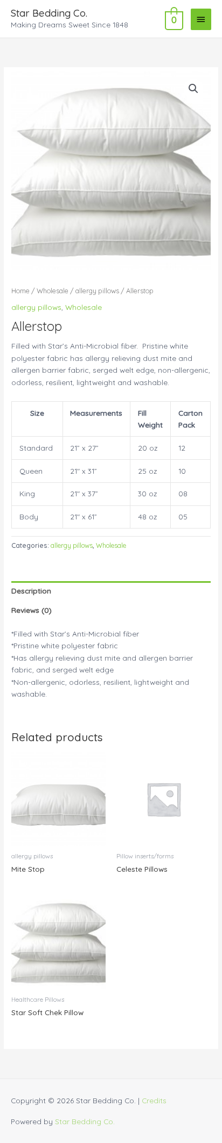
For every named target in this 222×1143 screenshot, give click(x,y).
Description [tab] (31, 590)
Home (20, 290)
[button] (193, 88)
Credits (154, 1100)
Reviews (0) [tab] (31, 609)
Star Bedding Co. (49, 13)
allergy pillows (97, 290)
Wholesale (52, 290)
